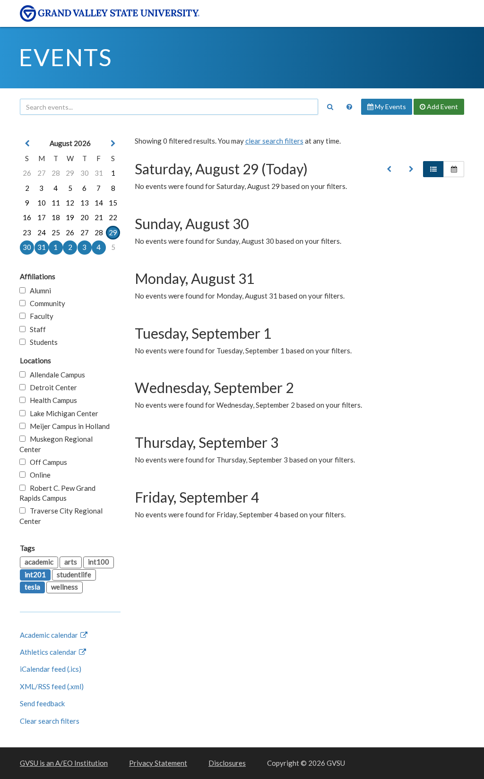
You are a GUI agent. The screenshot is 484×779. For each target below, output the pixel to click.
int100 (98, 561)
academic (39, 561)
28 (56, 173)
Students (42, 342)
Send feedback (42, 703)
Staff (36, 329)
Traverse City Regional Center (61, 515)
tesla (32, 586)
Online (38, 475)
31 (99, 173)
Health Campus (51, 400)
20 (84, 217)
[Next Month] (113, 143)
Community (45, 303)
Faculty (39, 316)
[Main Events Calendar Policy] (349, 107)
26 (27, 173)
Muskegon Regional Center (56, 444)
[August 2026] (389, 169)
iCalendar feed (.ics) (50, 669)
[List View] (433, 169)
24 (41, 232)
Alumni (38, 290)
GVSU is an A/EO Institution (64, 763)
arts (70, 561)
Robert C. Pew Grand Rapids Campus (57, 493)
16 (27, 217)
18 (56, 217)
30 (84, 173)
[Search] (330, 107)
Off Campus (46, 462)
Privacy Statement (158, 763)
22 (113, 217)
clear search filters (274, 141)
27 (41, 173)
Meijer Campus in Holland (68, 426)
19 (70, 217)
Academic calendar (49, 635)
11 (56, 202)
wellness (64, 586)
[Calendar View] (453, 169)
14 (99, 202)
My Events (389, 107)
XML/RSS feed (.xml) (52, 686)
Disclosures (227, 763)
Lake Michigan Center (62, 413)
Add (441, 107)
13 (84, 202)
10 (41, 202)
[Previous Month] (27, 143)
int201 (35, 574)
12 (70, 202)
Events (65, 57)
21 (99, 217)
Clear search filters (49, 721)
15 (113, 202)
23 (27, 232)
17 (41, 217)
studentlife (74, 574)
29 (70, 173)
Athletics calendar (49, 652)
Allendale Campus (55, 374)
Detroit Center (51, 387)
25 (56, 232)
